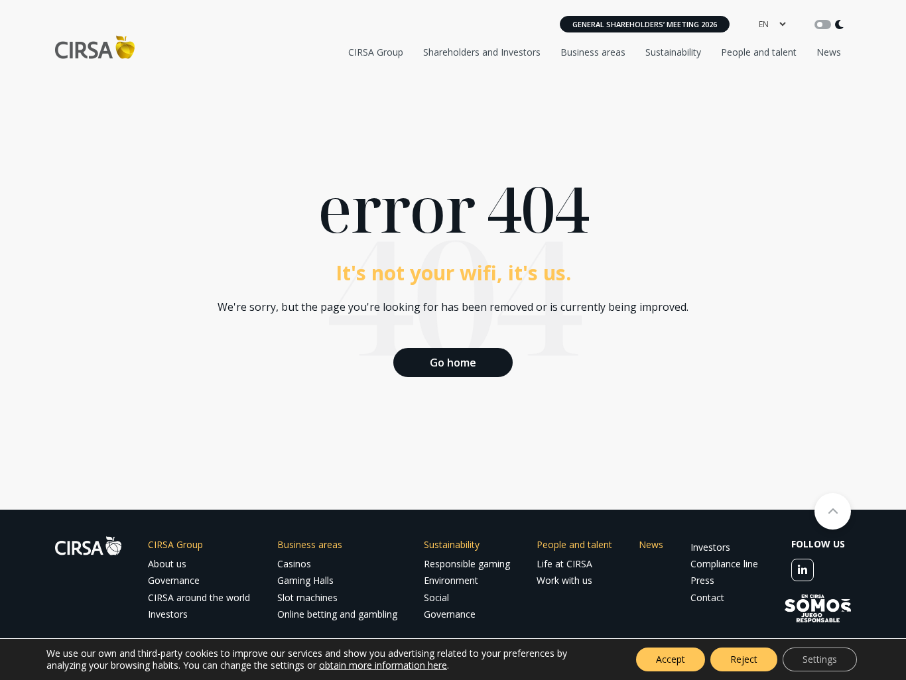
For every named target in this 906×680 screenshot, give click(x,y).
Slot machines (307, 597)
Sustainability (673, 52)
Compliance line (724, 563)
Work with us (564, 580)
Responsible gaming (467, 563)
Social (436, 597)
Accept (670, 659)
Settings (820, 659)
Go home (453, 362)
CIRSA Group (375, 52)
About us (167, 563)
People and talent (759, 52)
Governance (174, 580)
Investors (168, 614)
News (828, 52)
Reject (743, 659)
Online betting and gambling (337, 614)
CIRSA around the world (199, 597)
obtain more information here (383, 665)
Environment (451, 580)
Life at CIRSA (564, 563)
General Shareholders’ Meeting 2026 (644, 24)
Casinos (294, 563)
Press (702, 580)
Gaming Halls (305, 580)
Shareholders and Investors (482, 52)
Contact (707, 597)
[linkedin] (802, 570)
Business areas (592, 52)
